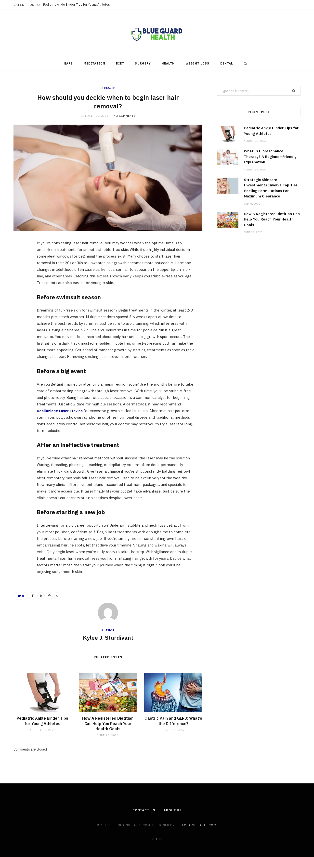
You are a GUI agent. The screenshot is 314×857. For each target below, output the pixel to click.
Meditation (94, 63)
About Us (173, 810)
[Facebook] (19, 259)
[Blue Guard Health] (157, 33)
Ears (68, 63)
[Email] (19, 297)
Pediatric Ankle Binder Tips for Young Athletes (42, 721)
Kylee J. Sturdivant (108, 637)
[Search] (244, 63)
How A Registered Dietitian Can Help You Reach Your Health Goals (107, 723)
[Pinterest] (19, 284)
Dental (226, 63)
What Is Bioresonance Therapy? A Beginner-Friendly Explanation (89, 5)
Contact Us (143, 810)
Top (158, 839)
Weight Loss (197, 63)
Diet (120, 63)
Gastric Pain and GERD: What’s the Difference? (173, 721)
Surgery (143, 63)
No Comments (124, 115)
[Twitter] (19, 272)
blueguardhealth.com (196, 825)
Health (168, 63)
